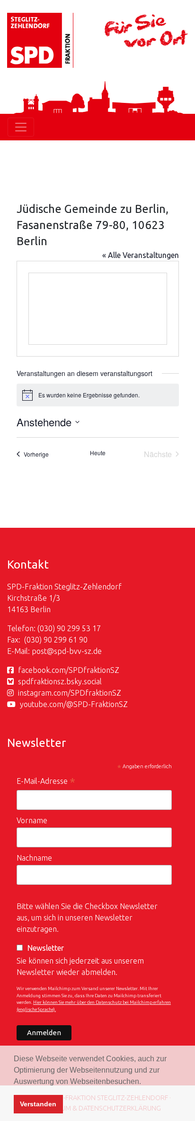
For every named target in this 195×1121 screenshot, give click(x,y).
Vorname (32, 820)
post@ (43, 651)
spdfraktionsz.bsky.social (60, 681)
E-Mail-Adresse (46, 782)
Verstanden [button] (38, 1104)
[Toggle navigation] (21, 127)
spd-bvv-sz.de (78, 651)
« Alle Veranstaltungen (140, 255)
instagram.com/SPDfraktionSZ (69, 693)
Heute (98, 453)
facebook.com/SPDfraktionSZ (68, 670)
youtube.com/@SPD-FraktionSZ (74, 704)
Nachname (34, 858)
